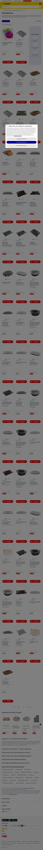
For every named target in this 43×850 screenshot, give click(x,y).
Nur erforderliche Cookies (21, 145)
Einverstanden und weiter (21, 142)
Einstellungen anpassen (21, 138)
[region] (21, 136)
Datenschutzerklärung (17, 136)
